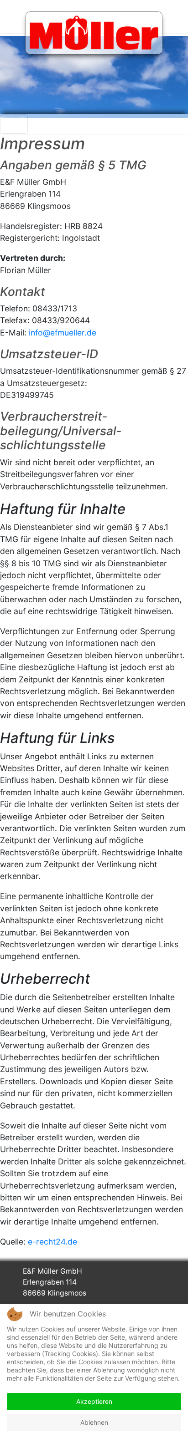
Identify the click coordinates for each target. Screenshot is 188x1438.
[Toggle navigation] (14, 124)
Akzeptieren (94, 1401)
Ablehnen (94, 1422)
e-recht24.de (52, 1241)
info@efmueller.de (62, 332)
